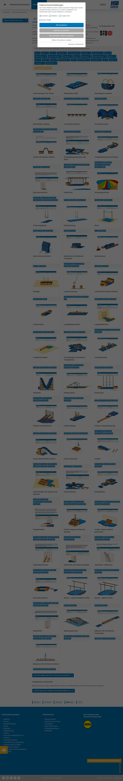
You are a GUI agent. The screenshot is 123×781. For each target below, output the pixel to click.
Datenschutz (80, 44)
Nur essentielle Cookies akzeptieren (61, 36)
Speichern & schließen (61, 30)
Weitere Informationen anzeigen (61, 40)
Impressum (71, 44)
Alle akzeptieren (61, 25)
